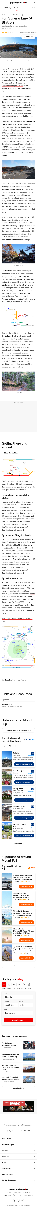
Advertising (7, 1195)
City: (5, 993)
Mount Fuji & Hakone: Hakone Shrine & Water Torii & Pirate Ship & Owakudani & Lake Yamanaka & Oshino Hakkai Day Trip (23, 913)
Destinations (6, 1139)
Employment (17, 1193)
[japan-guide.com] (18, 3)
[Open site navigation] (34, 2)
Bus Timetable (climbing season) (15, 527)
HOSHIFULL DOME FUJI (20, 825)
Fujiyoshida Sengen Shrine (12, 85)
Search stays (17, 1020)
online (13, 510)
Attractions (17, 8)
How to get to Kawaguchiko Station (16, 524)
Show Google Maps (11, 453)
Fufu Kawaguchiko (20, 771)
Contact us (26, 1193)
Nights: (21, 1001)
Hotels (19, 61)
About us (8, 1193)
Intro (3, 61)
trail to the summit (9, 273)
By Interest (26, 8)
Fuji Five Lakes (28, 223)
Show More (17, 843)
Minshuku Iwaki (19, 807)
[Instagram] (18, 1200)
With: (5, 1009)
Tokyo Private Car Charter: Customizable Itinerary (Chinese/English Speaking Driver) (23, 877)
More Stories (17, 1088)
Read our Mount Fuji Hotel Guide (17, 730)
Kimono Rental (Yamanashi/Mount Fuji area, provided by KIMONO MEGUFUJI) (23, 931)
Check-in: (7, 1001)
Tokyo (25, 105)
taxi (25, 582)
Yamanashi (11, 15)
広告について (17, 1195)
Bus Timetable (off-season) (13, 530)
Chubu (4, 15)
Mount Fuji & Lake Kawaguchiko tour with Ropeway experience (21, 895)
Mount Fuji (19, 15)
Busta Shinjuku (8, 542)
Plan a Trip (5, 1156)
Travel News (6, 1168)
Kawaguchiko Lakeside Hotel (18, 790)
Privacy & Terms (28, 1195)
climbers (22, 192)
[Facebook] (14, 1200)
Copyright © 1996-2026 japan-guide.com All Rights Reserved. (18, 1206)
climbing (8, 144)
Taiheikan (16, 753)
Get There (11, 61)
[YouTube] (22, 1200)
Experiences (28, 61)
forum (23, 680)
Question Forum (7, 1174)
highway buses (13, 539)
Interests (5, 1151)
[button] (34, 1139)
